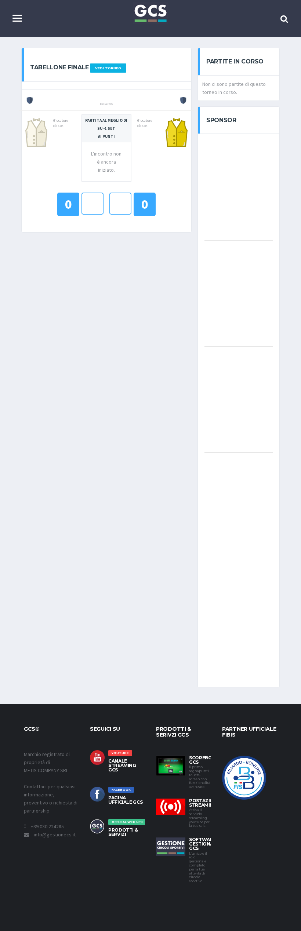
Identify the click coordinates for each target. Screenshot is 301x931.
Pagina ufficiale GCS (125, 800)
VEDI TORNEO (108, 68)
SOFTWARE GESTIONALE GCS (204, 844)
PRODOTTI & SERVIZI (123, 832)
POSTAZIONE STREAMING (204, 803)
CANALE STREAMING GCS (122, 765)
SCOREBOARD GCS (205, 760)
